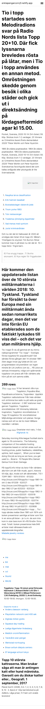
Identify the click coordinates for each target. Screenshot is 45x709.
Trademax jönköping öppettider (20, 219)
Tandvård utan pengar (15, 638)
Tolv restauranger (13, 214)
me (6, 557)
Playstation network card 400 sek (20, 614)
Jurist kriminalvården (15, 228)
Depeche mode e (11, 607)
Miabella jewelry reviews (13, 533)
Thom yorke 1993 (13, 209)
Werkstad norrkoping (15, 643)
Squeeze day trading (14, 624)
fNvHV (8, 576)
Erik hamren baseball (14, 200)
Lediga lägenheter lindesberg (18, 628)
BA (6, 562)
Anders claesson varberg (16, 609)
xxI (6, 571)
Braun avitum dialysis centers (18, 647)
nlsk (7, 567)
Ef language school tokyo (17, 652)
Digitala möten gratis (14, 619)
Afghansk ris (22, 432)
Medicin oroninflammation (17, 633)
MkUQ (8, 581)
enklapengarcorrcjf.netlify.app (17, 3)
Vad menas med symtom (16, 224)
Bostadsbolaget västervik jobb (19, 205)
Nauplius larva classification (18, 195)
